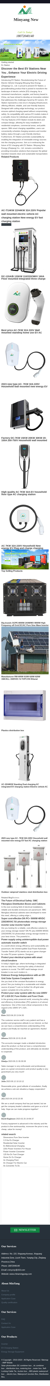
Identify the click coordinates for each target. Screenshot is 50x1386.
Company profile (8, 1295)
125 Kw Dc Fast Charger (13, 1154)
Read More (6, 224)
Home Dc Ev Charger (12, 1157)
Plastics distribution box (12, 730)
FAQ (3, 1319)
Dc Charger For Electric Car (15, 1163)
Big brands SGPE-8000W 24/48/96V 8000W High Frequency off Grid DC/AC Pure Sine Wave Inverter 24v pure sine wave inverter (25, 625)
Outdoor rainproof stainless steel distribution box (24, 892)
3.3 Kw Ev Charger (11, 1140)
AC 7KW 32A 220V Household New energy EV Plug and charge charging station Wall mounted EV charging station (25, 548)
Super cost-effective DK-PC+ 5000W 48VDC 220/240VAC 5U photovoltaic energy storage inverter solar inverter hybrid (23, 921)
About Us (5, 1291)
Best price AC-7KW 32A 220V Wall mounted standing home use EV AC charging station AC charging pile (21, 332)
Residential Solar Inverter (14, 1143)
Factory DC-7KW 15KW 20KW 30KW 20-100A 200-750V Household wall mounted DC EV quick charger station (24, 440)
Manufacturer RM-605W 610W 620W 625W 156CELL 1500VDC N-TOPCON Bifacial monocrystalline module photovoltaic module (22, 679)
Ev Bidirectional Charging (14, 1146)
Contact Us (6, 1323)
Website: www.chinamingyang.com (16, 1274)
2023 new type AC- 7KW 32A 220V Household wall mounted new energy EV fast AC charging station (24, 386)
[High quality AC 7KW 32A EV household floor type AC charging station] (25, 465)
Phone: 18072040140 (10, 1266)
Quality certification (9, 1302)
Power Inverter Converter (14, 1151)
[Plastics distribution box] (25, 704)
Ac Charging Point (11, 1160)
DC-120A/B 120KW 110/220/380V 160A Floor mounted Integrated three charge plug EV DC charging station (23, 279)
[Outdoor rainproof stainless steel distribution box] (25, 866)
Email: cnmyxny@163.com (13, 1270)
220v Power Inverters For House (17, 1149)
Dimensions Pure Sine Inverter (16, 1137)
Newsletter (27, 1229)
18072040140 (25, 36)
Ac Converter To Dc (11, 1166)
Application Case (8, 1298)
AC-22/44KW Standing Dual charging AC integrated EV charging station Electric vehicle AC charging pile (24, 786)
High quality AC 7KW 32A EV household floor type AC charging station (24, 493)
